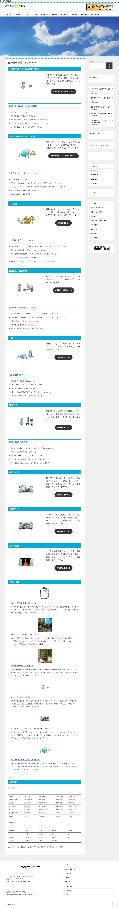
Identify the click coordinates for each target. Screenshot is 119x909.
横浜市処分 (63, 14)
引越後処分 (44, 14)
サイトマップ (68, 873)
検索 (91, 61)
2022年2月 (94, 170)
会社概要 (67, 877)
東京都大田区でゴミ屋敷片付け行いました (25, 634)
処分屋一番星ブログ (70, 869)
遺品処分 (35, 14)
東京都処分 (84, 14)
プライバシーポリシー (70, 882)
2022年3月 (94, 166)
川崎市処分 (74, 14)
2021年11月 (94, 175)
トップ (66, 865)
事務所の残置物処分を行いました (22, 666)
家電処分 (54, 14)
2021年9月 (94, 183)
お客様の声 (67, 890)
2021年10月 (94, 179)
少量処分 (8, 14)
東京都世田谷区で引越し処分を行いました (25, 760)
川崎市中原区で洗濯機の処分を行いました (25, 603)
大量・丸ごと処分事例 (97, 212)
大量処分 (17, 14)
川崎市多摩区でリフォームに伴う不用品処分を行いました (30, 728)
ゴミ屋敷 (26, 14)
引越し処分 (94, 229)
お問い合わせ (95, 14)
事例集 (66, 895)
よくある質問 (68, 886)
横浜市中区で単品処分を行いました (23, 697)
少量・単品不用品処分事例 (99, 220)
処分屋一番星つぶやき (97, 207)
